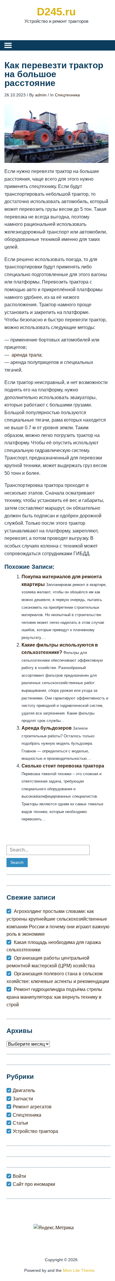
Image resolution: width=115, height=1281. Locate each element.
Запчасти (23, 1098)
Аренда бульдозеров (47, 728)
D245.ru (56, 12)
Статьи (20, 1122)
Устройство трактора (35, 1131)
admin (41, 95)
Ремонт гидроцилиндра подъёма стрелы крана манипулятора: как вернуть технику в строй (54, 997)
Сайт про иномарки (34, 1184)
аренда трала (26, 354)
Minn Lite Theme (78, 1270)
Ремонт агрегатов (32, 1106)
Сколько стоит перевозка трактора (63, 765)
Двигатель (24, 1090)
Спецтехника (67, 95)
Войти (19, 1176)
